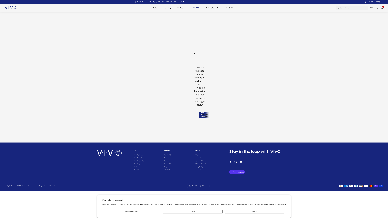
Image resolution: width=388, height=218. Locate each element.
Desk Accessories (139, 161)
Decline (254, 211)
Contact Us (198, 158)
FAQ (165, 167)
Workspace (137, 167)
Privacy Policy (281, 204)
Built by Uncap (53, 186)
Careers (166, 158)
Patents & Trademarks (170, 164)
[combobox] (374, 2)
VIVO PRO (167, 170)
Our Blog (166, 161)
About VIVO (167, 155)
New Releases (138, 170)
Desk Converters (139, 158)
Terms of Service (199, 170)
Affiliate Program (200, 155)
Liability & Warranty (200, 164)
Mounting (137, 164)
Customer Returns (200, 161)
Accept (193, 211)
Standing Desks (138, 155)
